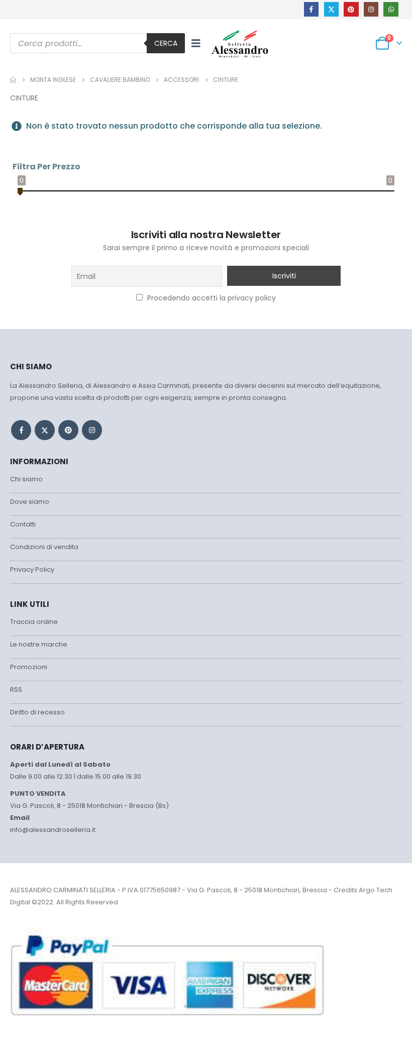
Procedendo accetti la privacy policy (210, 298)
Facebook (21, 430)
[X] (331, 9)
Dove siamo (29, 501)
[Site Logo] (240, 43)
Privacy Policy (32, 569)
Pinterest (68, 430)
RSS (16, 689)
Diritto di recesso (37, 712)
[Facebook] (311, 9)
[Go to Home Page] (13, 80)
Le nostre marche (38, 644)
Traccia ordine (34, 621)
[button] (196, 43)
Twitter (45, 430)
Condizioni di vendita (44, 547)
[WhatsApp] (390, 9)
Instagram (92, 430)
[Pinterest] (351, 9)
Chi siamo (26, 479)
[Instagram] (371, 9)
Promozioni (28, 667)
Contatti (23, 524)
